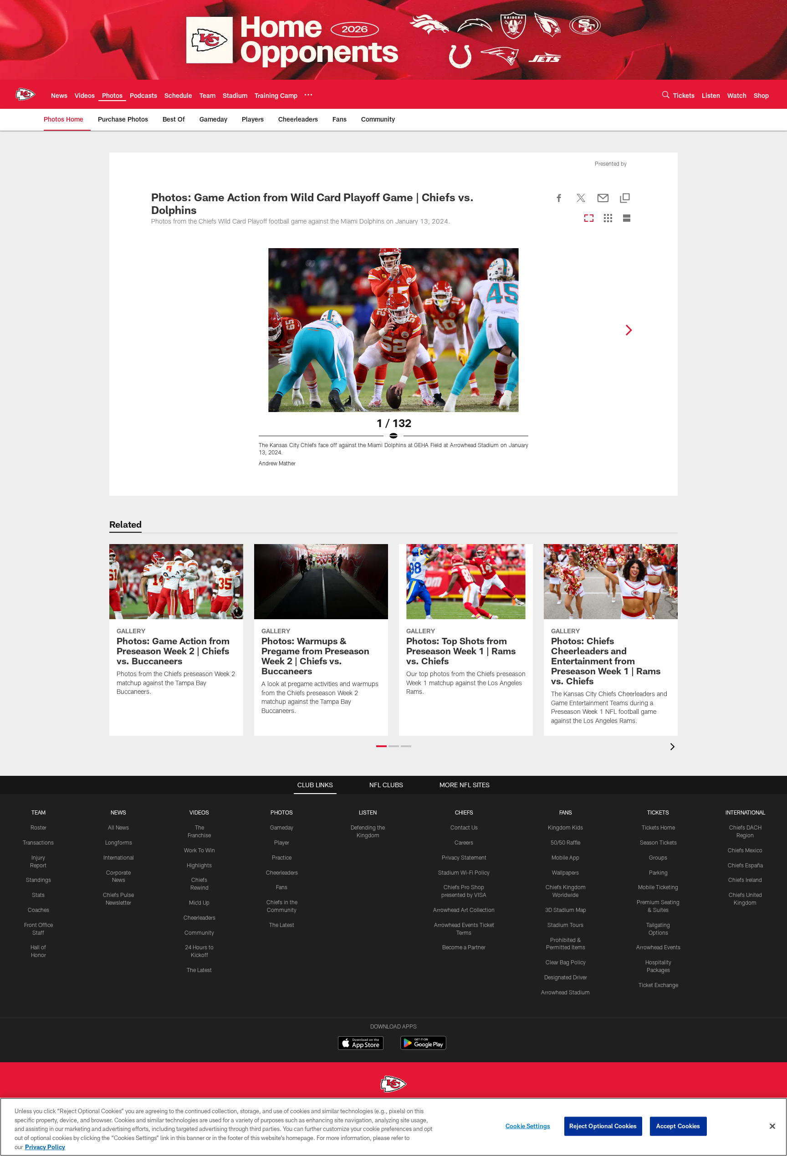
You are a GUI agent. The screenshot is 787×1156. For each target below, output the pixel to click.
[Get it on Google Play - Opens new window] (423, 1047)
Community (199, 932)
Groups (658, 857)
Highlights (199, 865)
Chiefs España (745, 865)
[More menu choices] (308, 94)
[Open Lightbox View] (393, 363)
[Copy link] (625, 199)
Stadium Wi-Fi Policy (464, 872)
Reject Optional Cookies (603, 1126)
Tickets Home (658, 827)
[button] (381, 746)
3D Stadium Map (565, 909)
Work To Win (199, 850)
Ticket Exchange (658, 985)
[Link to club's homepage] (25, 94)
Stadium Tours (565, 925)
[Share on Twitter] (581, 203)
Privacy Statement (464, 857)
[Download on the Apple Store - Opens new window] (360, 1044)
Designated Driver (565, 977)
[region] (393, 1127)
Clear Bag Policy (566, 962)
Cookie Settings (528, 1126)
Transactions (38, 842)
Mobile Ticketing (658, 887)
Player (281, 842)
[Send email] (603, 203)
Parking (658, 872)
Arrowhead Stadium (565, 992)
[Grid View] (608, 218)
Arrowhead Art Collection (464, 909)
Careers (464, 842)
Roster (38, 827)
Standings (38, 879)
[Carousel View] (589, 218)
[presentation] (674, 748)
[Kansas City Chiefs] (393, 1085)
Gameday (281, 827)
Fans (281, 887)
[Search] (665, 94)
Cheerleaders (199, 917)
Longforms (118, 842)
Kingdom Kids (565, 827)
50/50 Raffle (565, 842)
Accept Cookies (678, 1126)
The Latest (199, 970)
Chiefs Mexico (745, 850)
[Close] (772, 1126)
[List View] (627, 218)
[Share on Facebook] (559, 203)
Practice (281, 857)
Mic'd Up (199, 902)
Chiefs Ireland (745, 879)
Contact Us (464, 827)
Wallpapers (565, 872)
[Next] (628, 330)
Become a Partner (463, 947)
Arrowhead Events (658, 947)
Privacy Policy (45, 1146)
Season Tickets (658, 842)
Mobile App (565, 857)
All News (118, 827)
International (118, 857)
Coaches (38, 909)
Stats (38, 894)
